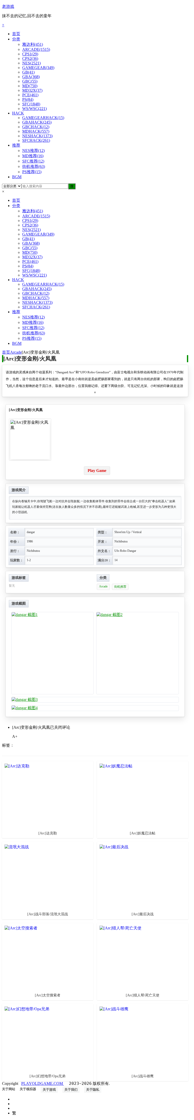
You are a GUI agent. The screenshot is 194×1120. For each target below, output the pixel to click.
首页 (16, 34)
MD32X (32, 90)
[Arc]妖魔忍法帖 (142, 833)
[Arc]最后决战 (143, 914)
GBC (29, 81)
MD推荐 (32, 156)
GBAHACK (37, 122)
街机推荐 (33, 166)
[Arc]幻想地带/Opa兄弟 (47, 1076)
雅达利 (32, 44)
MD (29, 86)
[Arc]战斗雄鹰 (143, 1076)
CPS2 (30, 58)
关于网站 (8, 1089)
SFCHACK (36, 140)
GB (28, 72)
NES (31, 63)
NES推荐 (33, 150)
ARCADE (36, 49)
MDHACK (35, 131)
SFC (31, 104)
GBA (31, 77)
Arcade (16, 352)
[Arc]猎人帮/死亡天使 (142, 995)
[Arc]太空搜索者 (47, 995)
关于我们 (71, 1089)
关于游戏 (49, 1089)
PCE (30, 95)
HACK (18, 113)
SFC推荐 (33, 161)
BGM (16, 177)
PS (27, 99)
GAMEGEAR (38, 67)
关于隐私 (92, 1089)
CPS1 (30, 54)
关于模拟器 (28, 1089)
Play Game (97, 470)
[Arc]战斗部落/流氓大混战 (47, 914)
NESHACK (37, 136)
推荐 (16, 145)
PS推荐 (31, 172)
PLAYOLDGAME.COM (42, 1083)
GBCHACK (35, 127)
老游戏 (8, 6)
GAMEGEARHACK (43, 118)
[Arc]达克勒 (47, 833)
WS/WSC (34, 108)
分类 (16, 39)
